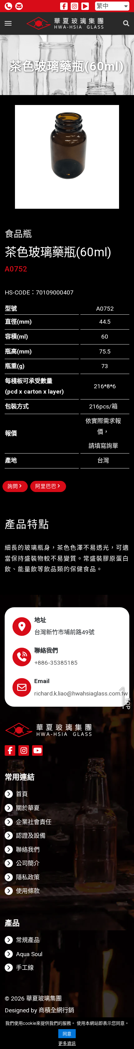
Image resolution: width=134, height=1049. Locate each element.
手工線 (25, 967)
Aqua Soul (29, 954)
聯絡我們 (28, 849)
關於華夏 (28, 808)
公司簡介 (28, 863)
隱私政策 (28, 877)
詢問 (12, 486)
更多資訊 (67, 1043)
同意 (67, 1033)
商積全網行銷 (56, 1010)
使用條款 (28, 891)
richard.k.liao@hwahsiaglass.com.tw (81, 693)
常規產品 (28, 940)
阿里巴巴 (45, 486)
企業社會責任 (33, 822)
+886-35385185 (56, 662)
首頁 (22, 794)
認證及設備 (30, 835)
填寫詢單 (106, 445)
